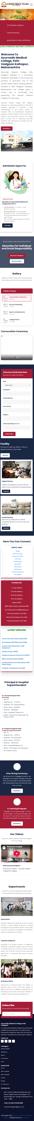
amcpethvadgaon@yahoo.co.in (14, 1107)
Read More (6, 128)
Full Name (6, 390)
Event (2, 1061)
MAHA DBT (18, 564)
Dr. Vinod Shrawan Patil (11, 696)
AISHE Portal (17, 569)
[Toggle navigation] (31, 4)
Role (4, 381)
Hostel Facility (7, 517)
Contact (3, 1077)
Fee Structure (5, 1084)
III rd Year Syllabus (16, 595)
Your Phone (7, 406)
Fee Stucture (4, 1058)
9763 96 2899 (18, 1103)
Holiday (3, 1081)
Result (3, 1055)
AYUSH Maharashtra (18, 572)
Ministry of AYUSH (18, 556)
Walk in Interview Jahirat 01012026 (12, 655)
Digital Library (7, 481)
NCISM (18, 551)
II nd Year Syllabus (16, 591)
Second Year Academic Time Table (16, 617)
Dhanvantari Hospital (11, 866)
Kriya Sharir (5, 919)
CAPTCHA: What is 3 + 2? (11, 424)
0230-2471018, (9, 1103)
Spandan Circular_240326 (10, 647)
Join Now (7, 225)
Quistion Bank (16, 602)
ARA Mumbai (17, 566)
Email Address (8, 398)
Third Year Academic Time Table (17, 621)
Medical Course (8, 199)
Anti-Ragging (17, 574)
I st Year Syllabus (17, 588)
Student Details (5, 1048)
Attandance (4, 1052)
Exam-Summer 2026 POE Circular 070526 (14, 638)
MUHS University (18, 553)
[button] (2, 14)
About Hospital (5, 1074)
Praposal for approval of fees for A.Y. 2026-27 (16, 651)
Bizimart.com (26, 1118)
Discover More (17, 261)
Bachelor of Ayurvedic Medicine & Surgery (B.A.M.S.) (15, 203)
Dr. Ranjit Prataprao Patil (11, 729)
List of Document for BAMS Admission (17, 610)
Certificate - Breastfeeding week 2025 (13, 664)
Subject (5, 415)
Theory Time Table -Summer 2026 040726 (14, 635)
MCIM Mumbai (18, 561)
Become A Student (16, 255)
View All (5, 455)
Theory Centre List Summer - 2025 (12, 668)
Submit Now (9, 434)
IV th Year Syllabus (17, 599)
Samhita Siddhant (8, 941)
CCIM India (18, 559)
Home (2, 1068)
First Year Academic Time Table (16, 613)
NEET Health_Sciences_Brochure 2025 (17, 606)
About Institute (5, 1071)
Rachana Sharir (7, 981)
